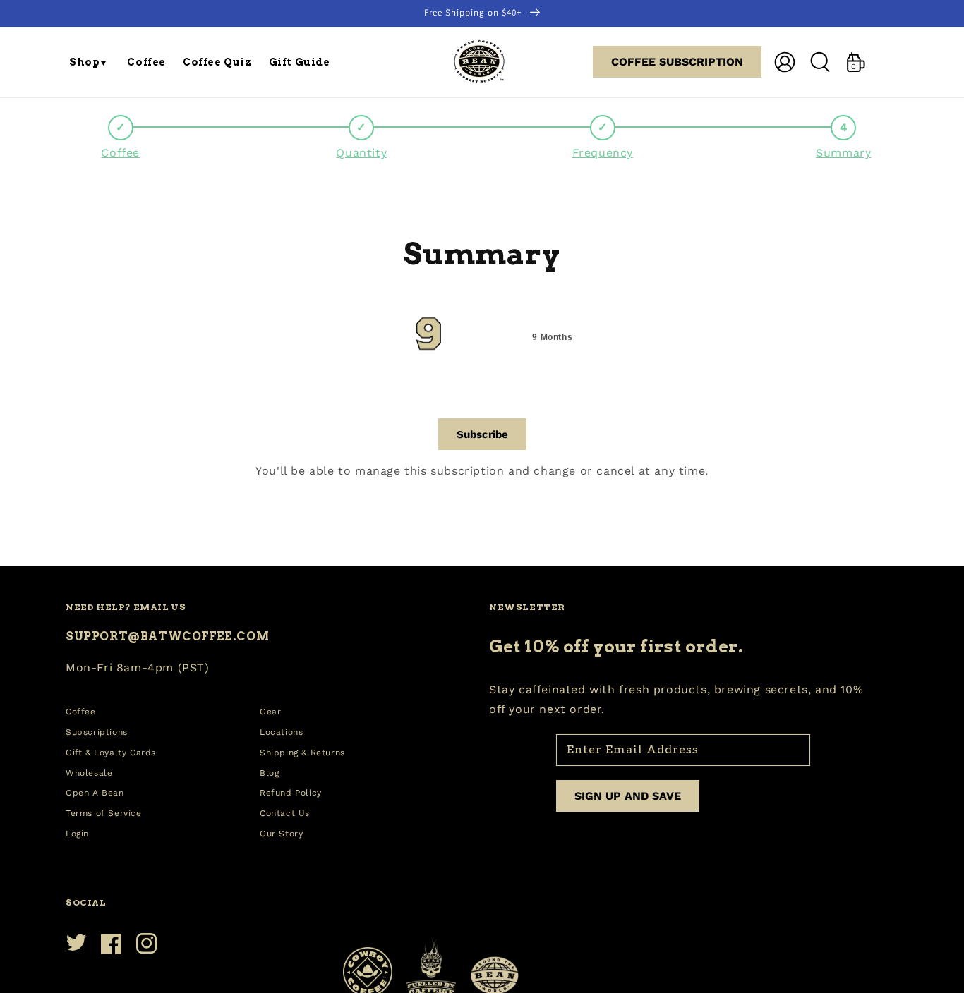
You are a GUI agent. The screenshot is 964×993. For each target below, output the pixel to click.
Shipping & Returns (302, 752)
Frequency (602, 152)
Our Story (281, 834)
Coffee (120, 152)
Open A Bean (95, 793)
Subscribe (482, 434)
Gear (270, 712)
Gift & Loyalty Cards (111, 752)
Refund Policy (291, 793)
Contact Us (285, 813)
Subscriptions (97, 732)
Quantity (361, 152)
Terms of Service (104, 813)
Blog (269, 773)
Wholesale (89, 773)
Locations (281, 732)
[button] (90, 62)
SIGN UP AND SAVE (627, 796)
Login (77, 834)
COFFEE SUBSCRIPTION (677, 61)
